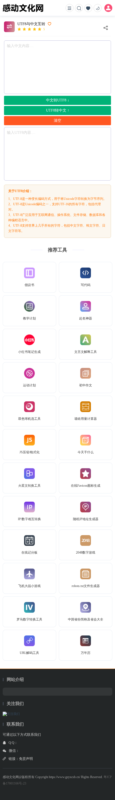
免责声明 (26, 759)
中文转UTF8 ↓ (57, 100)
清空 (57, 121)
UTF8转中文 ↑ (57, 110)
